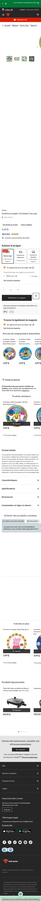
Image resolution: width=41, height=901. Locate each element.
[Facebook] (4, 842)
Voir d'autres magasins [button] (11, 280)
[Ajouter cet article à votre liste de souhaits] (36, 296)
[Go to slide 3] (24, 58)
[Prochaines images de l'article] (37, 47)
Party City (24, 25)
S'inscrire (7, 810)
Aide (3, 766)
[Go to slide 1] (9, 58)
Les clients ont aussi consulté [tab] (13, 521)
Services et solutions (9, 773)
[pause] (6, 3)
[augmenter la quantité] (4, 290)
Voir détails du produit (10, 225)
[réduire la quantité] (18, 290)
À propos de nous (8, 781)
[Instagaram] (15, 842)
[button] (33, 268)
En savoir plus (7, 825)
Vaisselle (34, 25)
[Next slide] (38, 4)
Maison (15, 25)
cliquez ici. (25, 390)
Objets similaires (26, 225)
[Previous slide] (3, 4)
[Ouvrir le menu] (3, 15)
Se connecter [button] (20, 749)
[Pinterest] (25, 842)
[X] (9, 842)
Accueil (7, 25)
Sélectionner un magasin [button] (16, 298)
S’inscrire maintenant (30, 757)
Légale (4, 788)
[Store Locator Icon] (3, 9)
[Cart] (37, 15)
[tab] (7, 256)
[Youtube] (20, 842)
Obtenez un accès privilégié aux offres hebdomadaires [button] (20, 899)
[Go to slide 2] (16, 58)
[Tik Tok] (30, 842)
